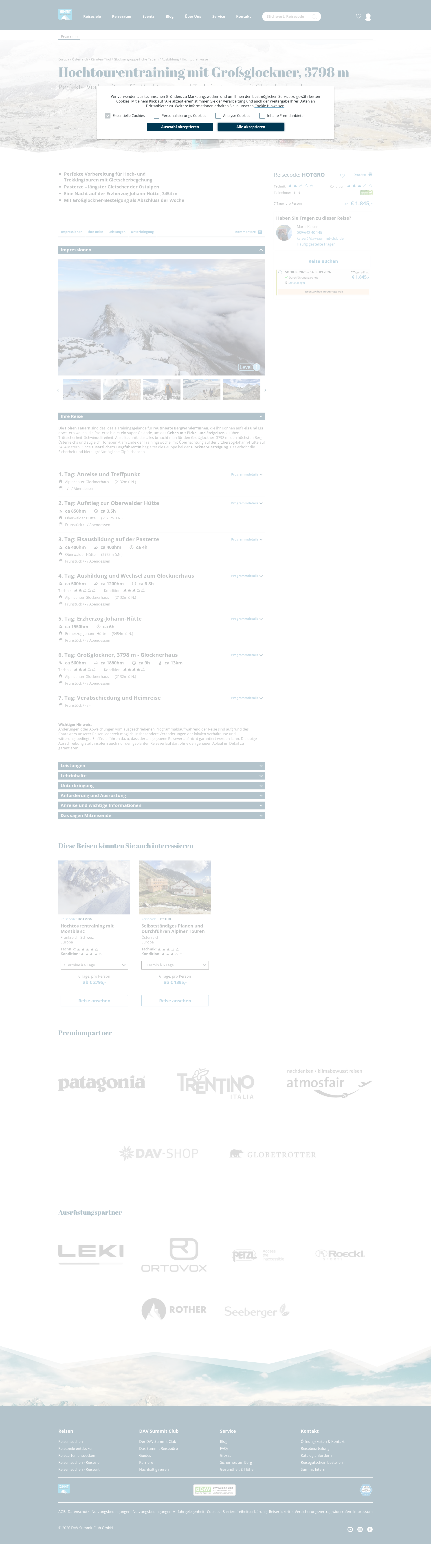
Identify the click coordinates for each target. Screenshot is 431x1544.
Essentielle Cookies (129, 115)
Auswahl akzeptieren (180, 126)
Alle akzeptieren (250, 126)
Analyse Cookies (236, 115)
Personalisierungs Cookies (184, 115)
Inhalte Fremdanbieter (286, 115)
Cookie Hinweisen (269, 105)
